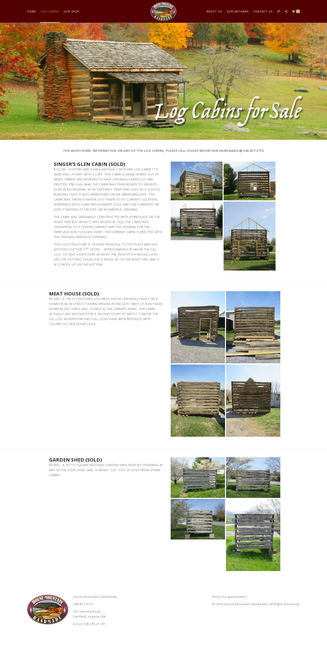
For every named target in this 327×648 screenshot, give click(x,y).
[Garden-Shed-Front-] (198, 477)
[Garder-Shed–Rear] (253, 477)
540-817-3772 (253, 150)
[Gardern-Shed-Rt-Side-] (253, 535)
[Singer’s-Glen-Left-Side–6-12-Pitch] (250, 181)
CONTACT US (262, 11)
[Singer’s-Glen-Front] (197, 220)
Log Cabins (50, 11)
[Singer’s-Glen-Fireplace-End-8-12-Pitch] (250, 236)
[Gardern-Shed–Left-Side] (198, 519)
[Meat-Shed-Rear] (198, 401)
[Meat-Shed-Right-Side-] (253, 401)
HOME (31, 11)
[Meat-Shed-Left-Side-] (253, 327)
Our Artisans (237, 11)
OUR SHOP (71, 11)
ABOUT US (214, 11)
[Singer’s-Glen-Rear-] (197, 181)
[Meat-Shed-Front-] (198, 327)
